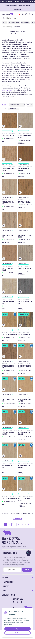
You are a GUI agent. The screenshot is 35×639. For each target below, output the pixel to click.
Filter (4, 104)
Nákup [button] (4, 590)
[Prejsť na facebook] (13, 602)
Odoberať (27, 570)
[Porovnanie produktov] (29, 14)
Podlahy (9, 26)
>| (28, 525)
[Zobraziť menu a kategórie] (32, 14)
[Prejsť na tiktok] (21, 602)
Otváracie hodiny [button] (8, 582)
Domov (4, 26)
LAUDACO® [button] (5, 586)
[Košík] (26, 14)
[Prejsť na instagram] (17, 602)
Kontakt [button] (5, 577)
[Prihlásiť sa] (23, 14)
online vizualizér (7, 90)
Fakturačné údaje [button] (8, 595)
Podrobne (31, 104)
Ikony (28, 104)
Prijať (17, 629)
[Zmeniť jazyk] (19, 14)
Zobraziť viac (17, 519)
